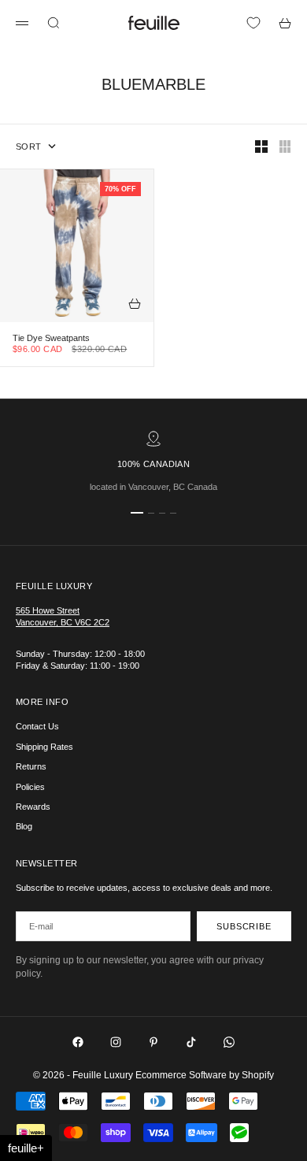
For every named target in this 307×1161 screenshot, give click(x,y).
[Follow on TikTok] (191, 1042)
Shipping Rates (44, 746)
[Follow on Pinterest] (153, 1042)
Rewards (33, 806)
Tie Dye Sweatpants (51, 339)
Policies (30, 787)
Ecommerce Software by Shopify (204, 1075)
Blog (24, 826)
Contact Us (37, 726)
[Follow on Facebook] (78, 1042)
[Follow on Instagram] (115, 1042)
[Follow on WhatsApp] (229, 1042)
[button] (26, 1148)
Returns (31, 766)
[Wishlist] (253, 23)
